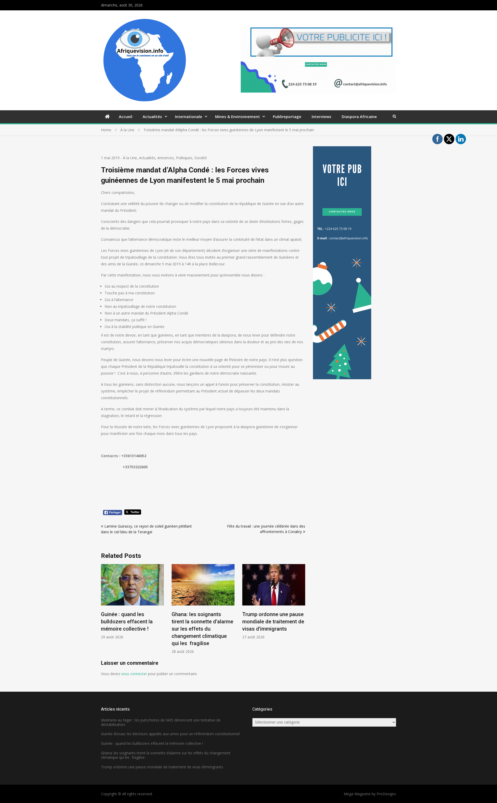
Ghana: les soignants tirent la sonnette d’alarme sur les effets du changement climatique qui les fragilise (202, 628)
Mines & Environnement (237, 116)
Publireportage (287, 116)
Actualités (152, 116)
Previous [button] (104, 612)
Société (200, 157)
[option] (132, 601)
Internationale (188, 116)
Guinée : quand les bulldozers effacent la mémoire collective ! (127, 621)
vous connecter (134, 673)
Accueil (125, 116)
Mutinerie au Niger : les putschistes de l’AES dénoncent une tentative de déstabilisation (161, 722)
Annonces (165, 157)
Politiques (184, 157)
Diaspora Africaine (359, 116)
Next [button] (302, 612)
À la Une (130, 157)
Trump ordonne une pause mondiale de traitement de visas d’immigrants (273, 621)
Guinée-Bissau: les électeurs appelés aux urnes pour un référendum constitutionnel (170, 733)
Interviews (321, 116)
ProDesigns (386, 793)
